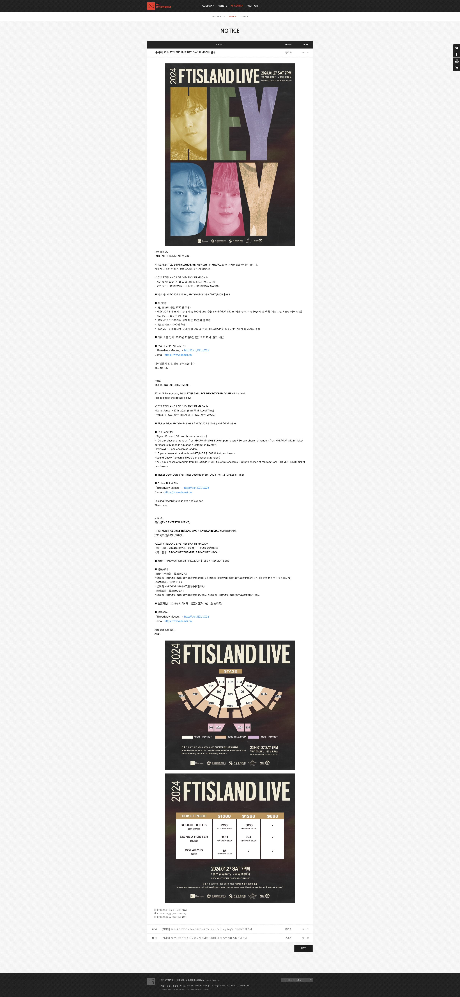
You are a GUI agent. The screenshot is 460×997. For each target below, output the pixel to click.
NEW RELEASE (218, 17)
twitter (456, 47)
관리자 (288, 52)
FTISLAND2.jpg (164, 913)
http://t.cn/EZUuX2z (196, 350)
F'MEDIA (244, 17)
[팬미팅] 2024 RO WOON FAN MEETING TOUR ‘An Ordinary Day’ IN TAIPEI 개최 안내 (207, 929)
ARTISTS (222, 6)
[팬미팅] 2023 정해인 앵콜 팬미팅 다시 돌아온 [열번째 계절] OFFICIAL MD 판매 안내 (204, 938)
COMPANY (208, 6)
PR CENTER (237, 6)
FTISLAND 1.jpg (164, 910)
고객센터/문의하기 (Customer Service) (203, 980)
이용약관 (180, 980)
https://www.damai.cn (178, 354)
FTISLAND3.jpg (164, 917)
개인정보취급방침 (168, 980)
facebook (456, 54)
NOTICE (232, 17)
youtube (456, 61)
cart (456, 67)
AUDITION (252, 6)
